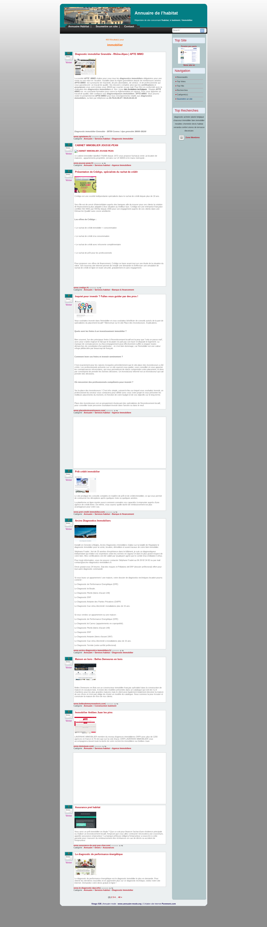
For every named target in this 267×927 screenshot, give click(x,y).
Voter (69, 62)
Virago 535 (96, 904)
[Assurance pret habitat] (85, 827)
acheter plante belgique (194, 117)
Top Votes (181, 81)
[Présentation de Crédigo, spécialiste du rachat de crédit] (85, 192)
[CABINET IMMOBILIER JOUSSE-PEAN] (94, 151)
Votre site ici (189, 65)
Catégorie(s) (182, 94)
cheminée (187, 124)
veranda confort (181, 127)
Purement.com (169, 904)
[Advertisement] (119, 442)
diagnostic (178, 117)
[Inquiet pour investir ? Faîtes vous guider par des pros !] (85, 316)
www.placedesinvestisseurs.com (89, 410)
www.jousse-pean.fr (83, 163)
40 (119, 897)
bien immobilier (198, 120)
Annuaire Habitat (78, 26)
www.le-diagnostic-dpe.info (87, 888)
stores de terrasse (196, 127)
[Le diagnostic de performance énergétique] (85, 874)
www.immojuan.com (83, 746)
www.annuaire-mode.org (129, 904)
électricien (189, 131)
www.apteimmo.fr (82, 136)
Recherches (182, 90)
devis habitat (197, 124)
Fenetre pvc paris (189, 46)
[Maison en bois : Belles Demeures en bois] (85, 679)
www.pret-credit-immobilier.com (89, 512)
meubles (178, 124)
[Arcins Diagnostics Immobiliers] (85, 541)
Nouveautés (182, 77)
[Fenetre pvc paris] (189, 63)
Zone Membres (192, 137)
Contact (129, 26)
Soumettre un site (107, 26)
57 (68, 53)
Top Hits (180, 86)
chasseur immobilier (182, 120)
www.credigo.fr (81, 287)
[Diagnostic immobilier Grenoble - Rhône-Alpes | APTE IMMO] (85, 74)
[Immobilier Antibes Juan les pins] (85, 732)
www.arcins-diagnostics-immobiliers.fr (92, 650)
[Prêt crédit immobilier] (85, 492)
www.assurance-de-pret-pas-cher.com (92, 845)
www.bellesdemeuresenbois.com (89, 704)
